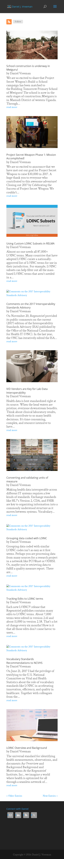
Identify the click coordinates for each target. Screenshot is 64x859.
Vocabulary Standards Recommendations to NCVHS (24, 660)
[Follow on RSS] (9, 21)
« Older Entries (14, 796)
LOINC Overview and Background (26, 748)
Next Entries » (50, 796)
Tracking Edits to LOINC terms (24, 598)
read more (11, 107)
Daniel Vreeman (20, 73)
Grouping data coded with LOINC (26, 538)
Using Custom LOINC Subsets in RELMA (30, 243)
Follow (18, 21)
